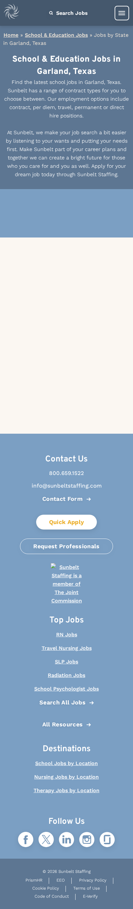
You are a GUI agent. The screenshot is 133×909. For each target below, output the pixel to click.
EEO (60, 880)
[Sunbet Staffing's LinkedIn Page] (66, 840)
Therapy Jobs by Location (66, 790)
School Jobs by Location (66, 763)
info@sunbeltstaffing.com (67, 485)
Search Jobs (71, 13)
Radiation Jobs (66, 675)
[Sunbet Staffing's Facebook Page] (26, 840)
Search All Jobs (62, 702)
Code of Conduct (52, 896)
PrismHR (34, 880)
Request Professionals (66, 546)
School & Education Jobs (56, 35)
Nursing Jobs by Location (66, 777)
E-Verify (90, 896)
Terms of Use (86, 888)
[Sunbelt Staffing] (11, 13)
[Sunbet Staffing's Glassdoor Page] (107, 840)
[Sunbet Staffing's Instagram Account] (87, 840)
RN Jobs (66, 634)
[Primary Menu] (122, 13)
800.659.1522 (66, 473)
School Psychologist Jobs (66, 689)
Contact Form (62, 498)
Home (11, 35)
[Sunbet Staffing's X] (46, 840)
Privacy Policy (93, 880)
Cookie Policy (45, 888)
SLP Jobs (66, 662)
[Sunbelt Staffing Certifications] (66, 584)
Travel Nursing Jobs (67, 648)
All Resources (62, 724)
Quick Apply (66, 522)
